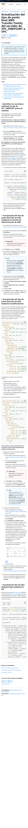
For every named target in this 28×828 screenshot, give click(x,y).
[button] (5, 42)
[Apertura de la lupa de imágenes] (6, 562)
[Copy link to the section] (1, 104)
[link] (24, 11)
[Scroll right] (22, 4)
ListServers (18, 156)
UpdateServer (12, 594)
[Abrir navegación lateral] (2, 8)
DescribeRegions (12, 158)
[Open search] (25, 4)
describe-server (17, 592)
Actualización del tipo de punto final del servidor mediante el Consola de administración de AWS (13, 89)
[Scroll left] (8, 4)
